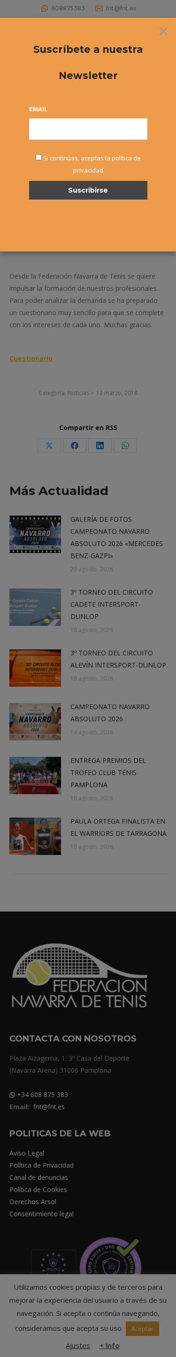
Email (38, 109)
